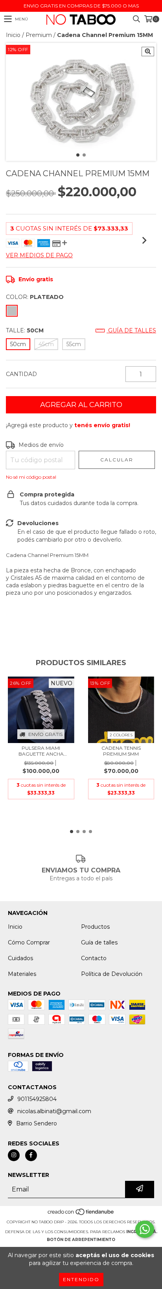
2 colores (121, 735)
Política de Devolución (111, 973)
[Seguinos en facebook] (31, 1155)
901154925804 (37, 1099)
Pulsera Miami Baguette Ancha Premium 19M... (41, 751)
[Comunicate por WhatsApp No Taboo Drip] (144, 1229)
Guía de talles (131, 330)
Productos (95, 926)
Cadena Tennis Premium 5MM (121, 751)
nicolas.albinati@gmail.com (54, 1111)
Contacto (94, 958)
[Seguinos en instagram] (14, 1155)
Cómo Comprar (29, 942)
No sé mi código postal (31, 477)
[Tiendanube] (81, 1214)
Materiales (22, 973)
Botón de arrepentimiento (81, 1239)
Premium (39, 35)
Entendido (81, 1279)
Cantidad (21, 374)
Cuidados (20, 958)
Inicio (13, 35)
